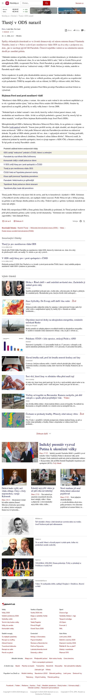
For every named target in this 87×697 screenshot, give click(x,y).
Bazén (18, 666)
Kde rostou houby (55, 658)
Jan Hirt (33, 619)
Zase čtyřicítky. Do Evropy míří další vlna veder (48, 300)
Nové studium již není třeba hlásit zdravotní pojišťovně (70, 491)
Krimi (27, 401)
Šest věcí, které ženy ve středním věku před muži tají (50, 376)
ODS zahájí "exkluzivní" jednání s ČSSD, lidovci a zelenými (28, 153)
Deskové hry (77, 673)
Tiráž (38, 685)
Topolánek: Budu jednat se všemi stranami (21, 184)
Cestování (29, 360)
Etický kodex (62, 685)
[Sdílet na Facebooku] (81, 221)
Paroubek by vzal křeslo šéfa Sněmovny (20, 157)
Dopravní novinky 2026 (67, 643)
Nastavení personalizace (50, 688)
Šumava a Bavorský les (39, 643)
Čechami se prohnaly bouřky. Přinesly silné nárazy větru (52, 413)
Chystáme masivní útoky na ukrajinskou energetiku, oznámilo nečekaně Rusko (54, 321)
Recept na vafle (7, 649)
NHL (61, 628)
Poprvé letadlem (36, 640)
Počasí (28, 304)
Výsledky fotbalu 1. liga (67, 616)
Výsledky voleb (7, 619)
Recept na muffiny (8, 640)
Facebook (9, 685)
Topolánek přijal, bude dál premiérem (18, 188)
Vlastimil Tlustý (22, 228)
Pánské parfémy (53, 677)
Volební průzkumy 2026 (10, 616)
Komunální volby (8, 628)
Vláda (62, 228)
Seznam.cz (79, 3)
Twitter (17, 685)
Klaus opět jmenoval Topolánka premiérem (21, 176)
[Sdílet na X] (84, 221)
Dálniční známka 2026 (67, 640)
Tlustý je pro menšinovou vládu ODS (18, 168)
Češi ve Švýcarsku (37, 646)
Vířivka (48, 670)
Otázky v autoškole (66, 649)
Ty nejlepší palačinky (9, 637)
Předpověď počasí (40, 658)
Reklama (25, 685)
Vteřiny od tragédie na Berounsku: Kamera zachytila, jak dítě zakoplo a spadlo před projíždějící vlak (54, 396)
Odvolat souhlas (34, 688)
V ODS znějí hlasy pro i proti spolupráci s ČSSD (23, 164)
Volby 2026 (6, 613)
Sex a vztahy (30, 379)
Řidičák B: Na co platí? (67, 646)
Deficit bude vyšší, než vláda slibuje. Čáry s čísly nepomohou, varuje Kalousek (14, 492)
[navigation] (3, 3)
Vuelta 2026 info (36, 613)
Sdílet (78, 30)
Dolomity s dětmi (36, 652)
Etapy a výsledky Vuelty (39, 616)
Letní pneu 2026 (65, 637)
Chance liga (63, 613)
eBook (70, 30)
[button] (13, 288)
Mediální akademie (49, 685)
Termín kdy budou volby (10, 622)
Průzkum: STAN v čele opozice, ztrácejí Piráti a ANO (51, 338)
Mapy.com (28, 658)
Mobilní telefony (27, 673)
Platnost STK (64, 652)
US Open (62, 622)
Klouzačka (58, 666)
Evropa (28, 288)
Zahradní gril (39, 670)
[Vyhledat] (46, 3)
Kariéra (32, 685)
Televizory (29, 677)
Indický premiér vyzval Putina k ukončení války (58, 446)
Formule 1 (63, 625)
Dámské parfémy (55, 673)
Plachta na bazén (28, 666)
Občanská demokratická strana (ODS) (44, 228)
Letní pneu (67, 673)
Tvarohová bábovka (9, 646)
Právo (4, 29)
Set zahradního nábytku (72, 666)
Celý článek (57, 463)
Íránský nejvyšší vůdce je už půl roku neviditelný (42, 489)
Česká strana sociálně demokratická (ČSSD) (18, 231)
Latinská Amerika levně (39, 649)
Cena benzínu (69, 658)
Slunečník (49, 666)
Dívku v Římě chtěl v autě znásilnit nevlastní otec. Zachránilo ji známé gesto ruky (55, 283)
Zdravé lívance (7, 643)
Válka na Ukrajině (31, 325)
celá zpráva (14, 127)
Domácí (28, 342)
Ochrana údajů (73, 685)
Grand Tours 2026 (37, 628)
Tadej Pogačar (36, 622)
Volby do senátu (7, 625)
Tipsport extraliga (65, 619)
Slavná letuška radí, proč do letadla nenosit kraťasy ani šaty (53, 357)
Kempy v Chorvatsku (38, 637)
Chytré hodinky (40, 677)
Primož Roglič (35, 625)
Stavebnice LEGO (41, 673)
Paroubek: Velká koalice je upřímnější (19, 180)
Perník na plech (7, 652)
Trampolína (40, 666)
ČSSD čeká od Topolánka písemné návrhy (21, 172)
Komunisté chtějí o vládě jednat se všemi (20, 160)
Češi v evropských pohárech (43, 662)
